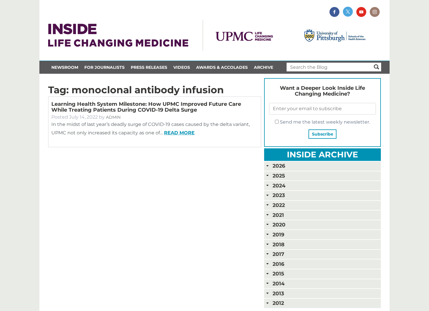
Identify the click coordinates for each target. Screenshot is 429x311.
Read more (179, 133)
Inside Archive (322, 154)
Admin (113, 117)
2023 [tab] (279, 195)
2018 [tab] (279, 244)
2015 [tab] (278, 273)
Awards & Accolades (222, 67)
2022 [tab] (279, 205)
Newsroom (64, 67)
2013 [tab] (278, 293)
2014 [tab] (279, 283)
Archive (263, 67)
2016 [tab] (278, 264)
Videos (181, 67)
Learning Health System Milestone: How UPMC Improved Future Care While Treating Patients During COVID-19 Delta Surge (146, 107)
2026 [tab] (279, 166)
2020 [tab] (279, 225)
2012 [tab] (278, 303)
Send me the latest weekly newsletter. (324, 122)
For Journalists (104, 67)
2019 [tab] (278, 234)
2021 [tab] (278, 215)
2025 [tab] (279, 176)
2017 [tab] (278, 254)
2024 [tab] (279, 185)
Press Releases (149, 67)
